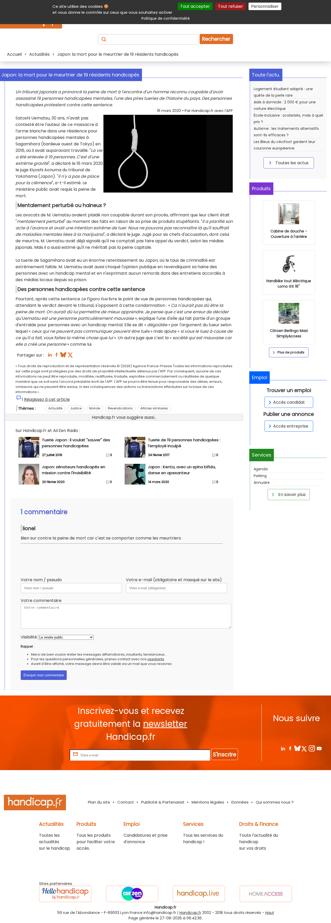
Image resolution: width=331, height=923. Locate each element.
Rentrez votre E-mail (48, 755)
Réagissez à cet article (47, 399)
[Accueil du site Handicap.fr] (35, 803)
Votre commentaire (41, 601)
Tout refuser (230, 6)
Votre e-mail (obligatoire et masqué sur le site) (174, 580)
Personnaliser (265, 6)
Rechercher (216, 39)
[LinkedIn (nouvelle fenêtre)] (50, 356)
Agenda (261, 469)
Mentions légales (208, 802)
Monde (94, 408)
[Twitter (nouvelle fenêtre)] (71, 356)
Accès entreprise (290, 426)
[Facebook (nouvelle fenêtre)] (56, 356)
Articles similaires (154, 408)
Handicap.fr (190, 912)
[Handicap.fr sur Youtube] (319, 748)
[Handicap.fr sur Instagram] (312, 748)
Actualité (55, 408)
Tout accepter (195, 6)
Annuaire (262, 482)
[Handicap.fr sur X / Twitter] (304, 748)
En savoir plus (291, 495)
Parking (260, 475)
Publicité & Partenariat (162, 802)
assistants (155, 659)
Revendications (120, 408)
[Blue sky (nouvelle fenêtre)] (63, 356)
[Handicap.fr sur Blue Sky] (297, 748)
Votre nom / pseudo (41, 580)
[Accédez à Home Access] (266, 894)
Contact (125, 802)
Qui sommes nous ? (275, 802)
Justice (75, 408)
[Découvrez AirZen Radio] (132, 894)
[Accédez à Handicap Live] (199, 894)
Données (240, 802)
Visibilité (29, 637)
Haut (269, 912)
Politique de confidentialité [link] (165, 18)
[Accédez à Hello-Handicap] (65, 894)
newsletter (165, 724)
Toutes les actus (291, 163)
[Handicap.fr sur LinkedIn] (283, 748)
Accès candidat (289, 402)
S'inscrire (224, 754)
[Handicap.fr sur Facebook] (290, 748)
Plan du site (99, 802)
